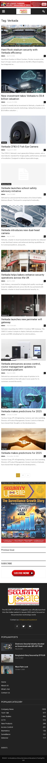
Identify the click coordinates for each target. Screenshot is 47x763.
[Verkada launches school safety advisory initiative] (23, 174)
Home (3, 682)
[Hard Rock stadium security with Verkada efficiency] (23, 36)
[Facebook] (17, 626)
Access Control (6, 359)
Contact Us (5, 693)
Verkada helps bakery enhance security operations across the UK (22, 276)
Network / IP (5, 315)
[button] (43, 11)
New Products (6, 723)
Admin (3, 56)
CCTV (3, 720)
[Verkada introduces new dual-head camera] (23, 216)
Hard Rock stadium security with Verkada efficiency (19, 51)
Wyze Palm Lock (21, 667)
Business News (6, 184)
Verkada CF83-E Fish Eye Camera (19, 146)
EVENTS (4, 748)
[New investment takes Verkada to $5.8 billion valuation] (23, 81)
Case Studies (5, 45)
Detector (4, 738)
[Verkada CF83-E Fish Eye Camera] (23, 130)
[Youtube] (30, 626)
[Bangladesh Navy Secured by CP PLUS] (7, 658)
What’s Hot (5, 689)
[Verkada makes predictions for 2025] (23, 397)
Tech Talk (4, 407)
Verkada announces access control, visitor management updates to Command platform (20, 366)
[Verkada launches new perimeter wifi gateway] (23, 305)
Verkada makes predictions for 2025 (21, 411)
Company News (6, 92)
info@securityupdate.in (28, 620)
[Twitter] (23, 626)
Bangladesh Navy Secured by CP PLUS (30, 655)
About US (5, 685)
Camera (4, 142)
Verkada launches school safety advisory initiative (19, 190)
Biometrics (5, 731)
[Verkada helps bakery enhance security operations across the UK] (23, 261)
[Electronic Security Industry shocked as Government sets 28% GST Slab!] (7, 647)
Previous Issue (7, 550)
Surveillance (5, 734)
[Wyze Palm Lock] (7, 670)
